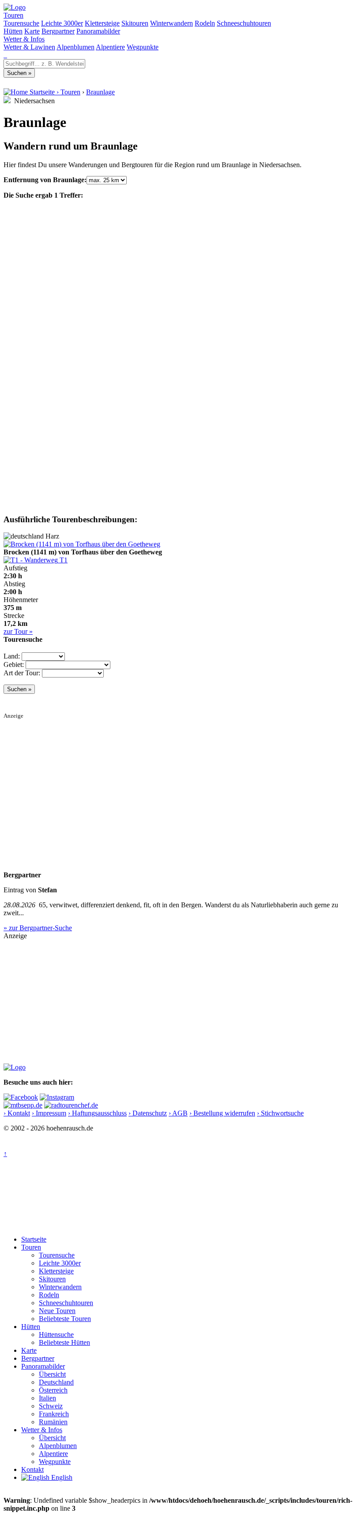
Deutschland (56, 1382)
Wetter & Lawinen (29, 47)
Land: (12, 656)
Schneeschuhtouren (244, 23)
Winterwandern (171, 23)
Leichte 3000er (62, 23)
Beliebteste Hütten (64, 1342)
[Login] (6, 55)
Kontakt (32, 1469)
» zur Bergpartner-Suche (38, 928)
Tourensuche (21, 23)
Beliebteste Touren (65, 1318)
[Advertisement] (181, 781)
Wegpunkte (142, 47)
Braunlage (100, 92)
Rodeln (205, 23)
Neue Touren (57, 1310)
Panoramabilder (98, 31)
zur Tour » (18, 631)
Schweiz (51, 1406)
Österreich (53, 1390)
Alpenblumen (75, 47)
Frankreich (54, 1414)
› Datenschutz (147, 1113)
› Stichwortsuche (280, 1113)
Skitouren (134, 23)
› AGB (178, 1113)
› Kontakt (17, 1113)
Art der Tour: (22, 673)
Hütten (13, 31)
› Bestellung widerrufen (222, 1113)
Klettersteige (102, 23)
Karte (32, 31)
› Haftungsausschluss (97, 1113)
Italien (47, 1398)
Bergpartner (58, 31)
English (60, 1477)
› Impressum (49, 1113)
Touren (13, 15)
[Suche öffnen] (4, 55)
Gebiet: (14, 664)
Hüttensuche (56, 1334)
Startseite (33, 1239)
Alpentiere (110, 47)
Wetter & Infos (24, 39)
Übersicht (52, 1374)
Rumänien (53, 1422)
